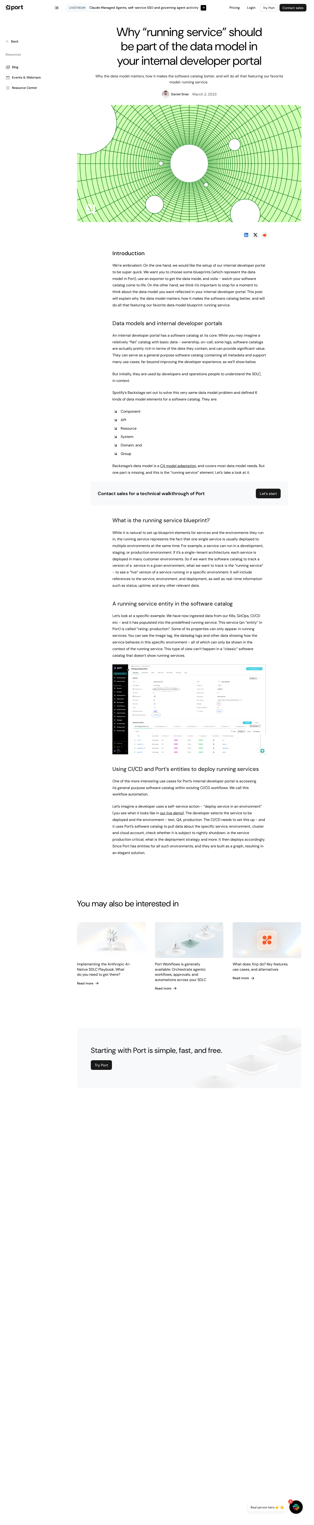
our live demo (171, 813)
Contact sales (293, 8)
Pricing (234, 8)
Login (251, 8)
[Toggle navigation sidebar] (56, 8)
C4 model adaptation (178, 465)
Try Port (269, 8)
